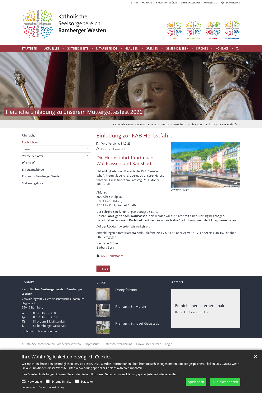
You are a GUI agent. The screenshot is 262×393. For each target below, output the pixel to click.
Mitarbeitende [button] (106, 48)
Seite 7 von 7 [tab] (151, 116)
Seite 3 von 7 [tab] (124, 116)
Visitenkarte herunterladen (39, 331)
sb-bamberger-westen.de (49, 326)
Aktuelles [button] (51, 48)
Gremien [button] (152, 48)
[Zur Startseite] (131, 24)
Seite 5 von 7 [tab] (138, 116)
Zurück (103, 269)
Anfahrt (177, 282)
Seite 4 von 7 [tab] (131, 116)
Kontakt (28, 282)
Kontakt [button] (222, 48)
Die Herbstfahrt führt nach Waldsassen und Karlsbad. (124, 160)
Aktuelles (178, 124)
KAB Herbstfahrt (112, 256)
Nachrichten (195, 124)
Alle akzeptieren (225, 382)
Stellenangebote (32, 183)
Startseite (29, 48)
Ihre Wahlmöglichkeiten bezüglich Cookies (66, 357)
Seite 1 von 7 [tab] (111, 116)
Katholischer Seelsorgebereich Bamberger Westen (141, 124)
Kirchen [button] (202, 48)
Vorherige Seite (8, 86)
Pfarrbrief (28, 163)
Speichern (196, 382)
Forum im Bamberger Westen (41, 176)
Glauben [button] (131, 48)
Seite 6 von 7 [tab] (144, 116)
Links (101, 282)
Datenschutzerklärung (51, 387)
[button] (236, 49)
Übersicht (28, 135)
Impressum (28, 387)
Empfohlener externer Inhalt (199, 305)
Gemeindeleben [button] (177, 48)
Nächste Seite (254, 86)
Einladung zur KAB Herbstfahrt (223, 124)
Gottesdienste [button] (77, 48)
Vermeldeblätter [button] (32, 156)
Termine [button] (27, 149)
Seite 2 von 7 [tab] (117, 116)
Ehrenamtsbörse (33, 169)
